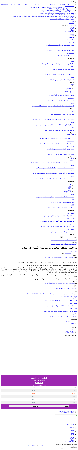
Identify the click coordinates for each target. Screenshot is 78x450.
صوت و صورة (70, 53)
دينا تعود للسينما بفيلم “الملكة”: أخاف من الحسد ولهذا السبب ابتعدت (57, 11)
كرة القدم (68, 88)
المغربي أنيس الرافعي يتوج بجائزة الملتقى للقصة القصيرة (60, 45)
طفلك (69, 187)
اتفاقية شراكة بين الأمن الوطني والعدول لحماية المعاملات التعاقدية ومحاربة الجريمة (53, 173)
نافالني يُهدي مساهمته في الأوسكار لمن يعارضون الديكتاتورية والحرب (57, 63)
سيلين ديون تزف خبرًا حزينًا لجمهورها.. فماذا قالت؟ (64, 288)
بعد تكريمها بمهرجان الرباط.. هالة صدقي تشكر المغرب (60, 149)
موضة (69, 188)
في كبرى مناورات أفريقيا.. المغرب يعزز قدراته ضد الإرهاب (59, 130)
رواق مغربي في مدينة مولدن (67, 17)
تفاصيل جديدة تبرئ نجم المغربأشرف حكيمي (63, 69)
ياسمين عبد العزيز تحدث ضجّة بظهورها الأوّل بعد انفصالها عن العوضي (57, 13)
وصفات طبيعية (67, 192)
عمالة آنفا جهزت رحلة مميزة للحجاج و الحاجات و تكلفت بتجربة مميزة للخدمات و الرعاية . (52, 7)
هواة (70, 86)
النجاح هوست (32, 445)
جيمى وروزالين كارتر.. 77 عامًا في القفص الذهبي (62, 19)
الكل (70, 85)
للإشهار (72, 30)
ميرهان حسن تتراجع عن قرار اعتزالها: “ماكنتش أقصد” (60, 154)
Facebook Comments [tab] (69, 321)
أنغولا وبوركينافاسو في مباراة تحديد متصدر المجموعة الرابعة (59, 14)
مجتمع (72, 158)
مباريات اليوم (68, 89)
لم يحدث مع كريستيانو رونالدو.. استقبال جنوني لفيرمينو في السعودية (57, 143)
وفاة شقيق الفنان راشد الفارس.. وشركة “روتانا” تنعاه (61, 79)
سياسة (72, 110)
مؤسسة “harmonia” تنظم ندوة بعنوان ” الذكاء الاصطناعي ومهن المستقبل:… (55, 168)
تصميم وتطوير (43, 445)
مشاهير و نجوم (70, 135)
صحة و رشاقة (67, 191)
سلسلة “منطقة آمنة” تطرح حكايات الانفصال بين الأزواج (60, 50)
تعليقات (72, 323)
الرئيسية (72, 34)
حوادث (72, 59)
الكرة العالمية (68, 91)
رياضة (72, 84)
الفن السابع (71, 35)
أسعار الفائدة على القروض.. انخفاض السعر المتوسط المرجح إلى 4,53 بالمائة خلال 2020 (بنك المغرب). (52, 293)
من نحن (72, 27)
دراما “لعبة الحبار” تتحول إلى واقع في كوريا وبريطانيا (61, 55)
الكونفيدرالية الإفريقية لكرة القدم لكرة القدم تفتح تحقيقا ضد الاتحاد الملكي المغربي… (53, 106)
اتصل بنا (72, 28)
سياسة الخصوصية (69, 31)
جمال (70, 185)
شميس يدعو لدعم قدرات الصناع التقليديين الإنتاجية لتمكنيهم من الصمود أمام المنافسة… (52, 119)
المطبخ (69, 190)
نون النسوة (71, 182)
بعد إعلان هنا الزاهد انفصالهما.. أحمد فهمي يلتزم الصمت (60, 231)
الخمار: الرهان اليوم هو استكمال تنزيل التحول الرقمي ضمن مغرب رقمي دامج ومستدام (52, 124)
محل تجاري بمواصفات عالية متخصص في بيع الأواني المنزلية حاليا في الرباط (55, 197)
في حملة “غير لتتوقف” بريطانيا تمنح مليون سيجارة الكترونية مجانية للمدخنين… (54, 178)
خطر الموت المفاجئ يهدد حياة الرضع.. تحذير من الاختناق (60, 207)
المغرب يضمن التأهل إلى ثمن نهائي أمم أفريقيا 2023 (61, 9)
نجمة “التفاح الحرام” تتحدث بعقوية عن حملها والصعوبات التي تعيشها (57, 10)
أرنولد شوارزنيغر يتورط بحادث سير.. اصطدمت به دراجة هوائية (58, 74)
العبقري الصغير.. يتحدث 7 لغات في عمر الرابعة (62, 202)
